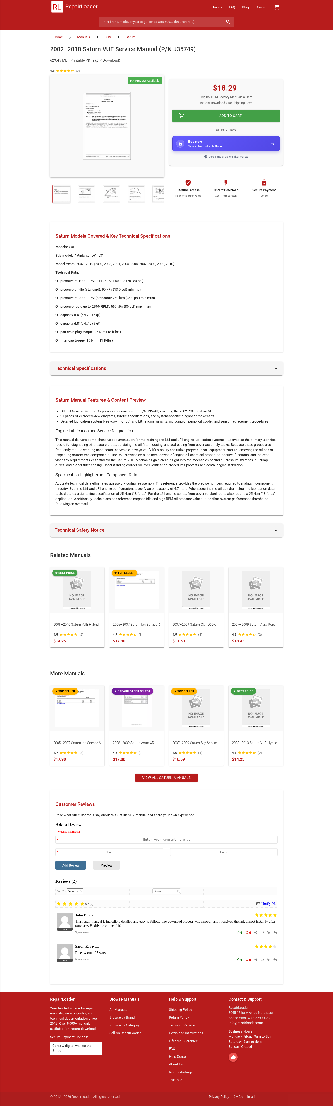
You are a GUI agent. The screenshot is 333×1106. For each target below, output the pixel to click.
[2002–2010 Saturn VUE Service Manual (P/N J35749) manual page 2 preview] (86, 194)
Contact (262, 7)
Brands (217, 7)
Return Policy (179, 1017)
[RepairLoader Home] (74, 7)
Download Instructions (186, 1033)
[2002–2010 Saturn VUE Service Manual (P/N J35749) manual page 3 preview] (111, 194)
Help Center (178, 1057)
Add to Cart (210, 115)
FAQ (232, 7)
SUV (108, 37)
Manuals (83, 37)
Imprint (252, 1097)
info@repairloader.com (246, 1023)
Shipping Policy (180, 1010)
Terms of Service (182, 1025)
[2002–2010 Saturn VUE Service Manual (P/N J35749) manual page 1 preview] (107, 126)
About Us (176, 1064)
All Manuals (118, 1010)
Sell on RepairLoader (125, 1033)
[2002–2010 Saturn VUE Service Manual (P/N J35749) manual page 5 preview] (161, 194)
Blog (245, 7)
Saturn (130, 37)
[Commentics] (167, 899)
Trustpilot (176, 1080)
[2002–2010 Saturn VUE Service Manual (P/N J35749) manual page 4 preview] (136, 194)
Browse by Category (124, 1025)
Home (58, 37)
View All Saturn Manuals (166, 778)
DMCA (238, 1097)
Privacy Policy (219, 1097)
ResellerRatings (181, 1072)
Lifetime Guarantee (183, 1041)
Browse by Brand (122, 1017)
